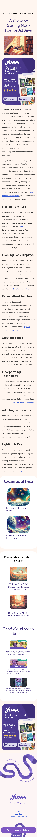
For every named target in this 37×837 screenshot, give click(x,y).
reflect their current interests (23, 289)
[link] (10, 99)
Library (5, 13)
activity (20, 471)
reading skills (24, 226)
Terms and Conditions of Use (18, 817)
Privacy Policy (18, 814)
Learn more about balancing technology (18, 402)
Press (18, 811)
